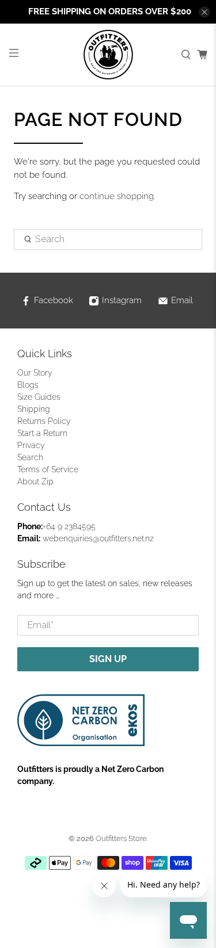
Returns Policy (44, 421)
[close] (204, 12)
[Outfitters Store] (108, 54)
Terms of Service (47, 469)
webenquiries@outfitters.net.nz (98, 538)
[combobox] (108, 239)
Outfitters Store (121, 838)
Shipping (33, 409)
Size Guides (38, 397)
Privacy (31, 445)
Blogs (28, 384)
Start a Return (42, 433)
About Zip (35, 481)
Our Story (34, 372)
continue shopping (116, 196)
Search (30, 457)
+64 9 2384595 (69, 526)
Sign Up (108, 658)
